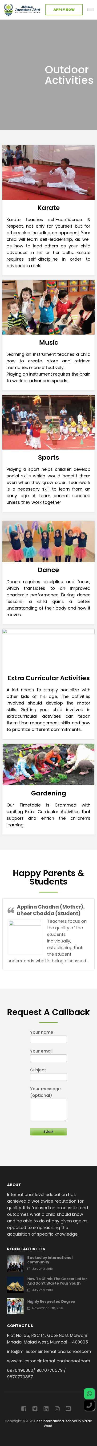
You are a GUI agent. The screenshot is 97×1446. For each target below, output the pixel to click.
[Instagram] (57, 1409)
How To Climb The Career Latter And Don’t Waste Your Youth (57, 1281)
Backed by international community (50, 1259)
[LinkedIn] (46, 1409)
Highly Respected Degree (51, 1301)
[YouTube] (68, 1409)
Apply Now (64, 9)
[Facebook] (23, 1409)
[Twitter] (34, 1409)
